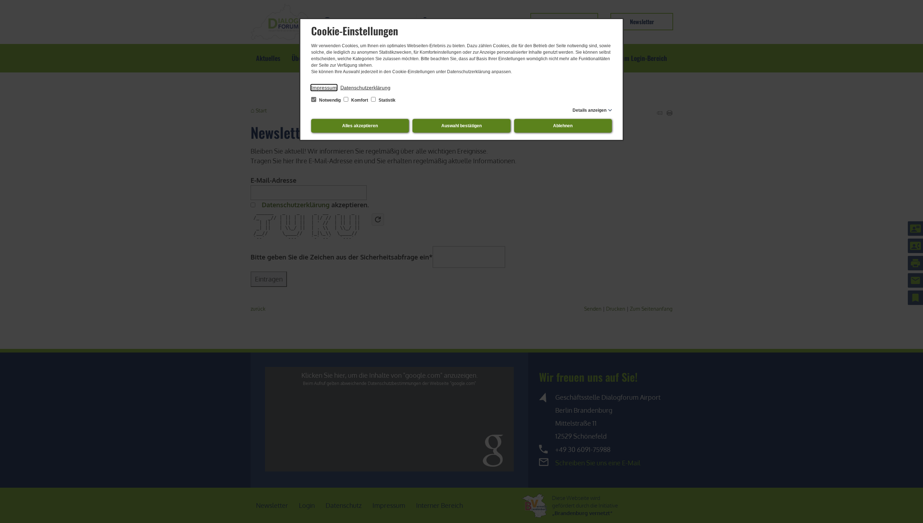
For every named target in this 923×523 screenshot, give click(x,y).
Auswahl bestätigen (461, 125)
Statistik (386, 100)
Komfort (359, 100)
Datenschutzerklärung (365, 87)
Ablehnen (563, 125)
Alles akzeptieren (360, 125)
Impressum (324, 87)
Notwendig (330, 100)
